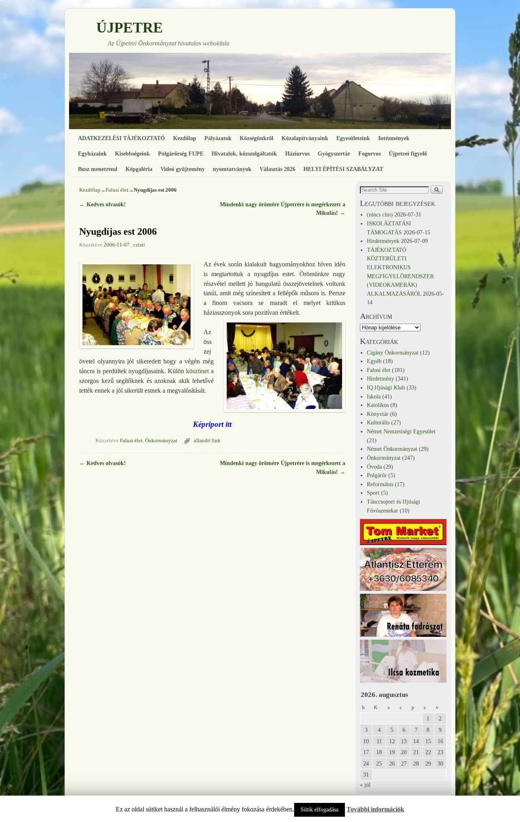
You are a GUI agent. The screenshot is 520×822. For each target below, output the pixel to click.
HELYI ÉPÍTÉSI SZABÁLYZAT (343, 169)
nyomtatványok (232, 169)
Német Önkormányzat (392, 449)
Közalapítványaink (305, 138)
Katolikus (378, 405)
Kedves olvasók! (102, 204)
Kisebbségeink (132, 153)
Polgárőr (377, 475)
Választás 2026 (277, 169)
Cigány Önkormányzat (392, 352)
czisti (139, 245)
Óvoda (374, 466)
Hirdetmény (380, 378)
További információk (375, 809)
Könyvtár (377, 414)
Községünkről (256, 138)
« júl (365, 784)
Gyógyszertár (334, 153)
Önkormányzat (161, 440)
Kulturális (378, 422)
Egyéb (374, 361)
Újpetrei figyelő (408, 153)
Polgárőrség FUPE (181, 153)
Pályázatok (218, 138)
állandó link (207, 440)
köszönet (197, 371)
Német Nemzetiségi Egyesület (401, 431)
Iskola (374, 396)
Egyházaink (92, 153)
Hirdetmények (383, 241)
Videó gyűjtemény (182, 169)
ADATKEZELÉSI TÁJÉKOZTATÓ (121, 138)
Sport (373, 492)
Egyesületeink (353, 138)
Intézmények (394, 138)
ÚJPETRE (129, 27)
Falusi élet (117, 190)
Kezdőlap (184, 138)
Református (380, 484)
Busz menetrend (97, 169)
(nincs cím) (380, 214)
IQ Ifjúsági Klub (386, 387)
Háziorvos (297, 153)
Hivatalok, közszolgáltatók (244, 153)
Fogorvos (369, 153)
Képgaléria (139, 169)
